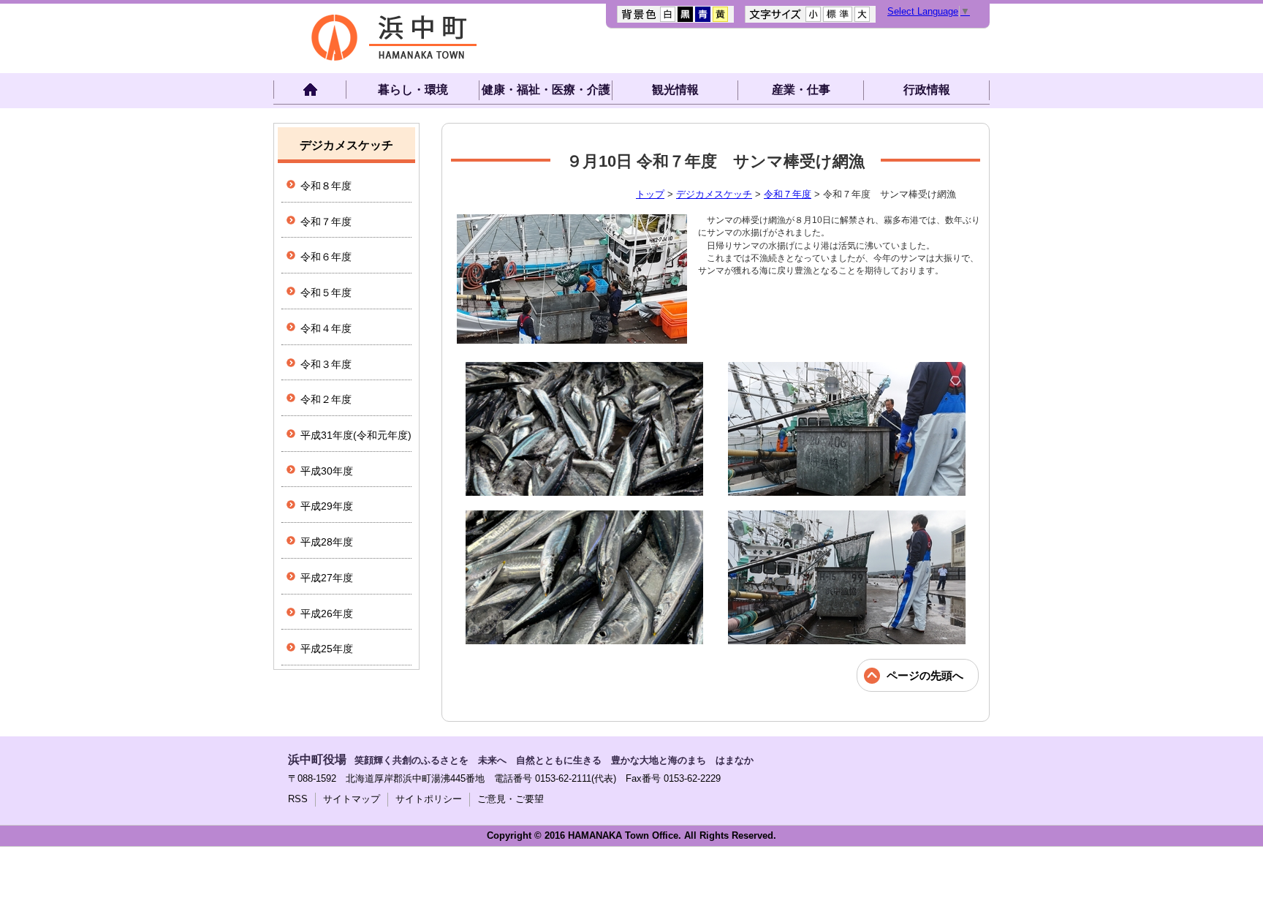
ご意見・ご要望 (510, 798)
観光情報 (675, 89)
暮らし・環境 (413, 89)
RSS (298, 798)
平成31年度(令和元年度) (355, 435)
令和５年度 (326, 292)
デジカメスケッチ (714, 194)
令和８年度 (326, 186)
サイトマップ (351, 798)
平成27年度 (326, 578)
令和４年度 (326, 328)
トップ (650, 194)
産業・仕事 (801, 89)
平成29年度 (326, 506)
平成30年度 (326, 471)
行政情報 (926, 89)
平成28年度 (326, 542)
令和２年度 (326, 399)
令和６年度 (326, 257)
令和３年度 (326, 364)
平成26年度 (326, 613)
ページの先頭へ (925, 675)
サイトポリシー (428, 798)
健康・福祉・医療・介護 (546, 89)
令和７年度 (787, 194)
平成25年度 (326, 648)
